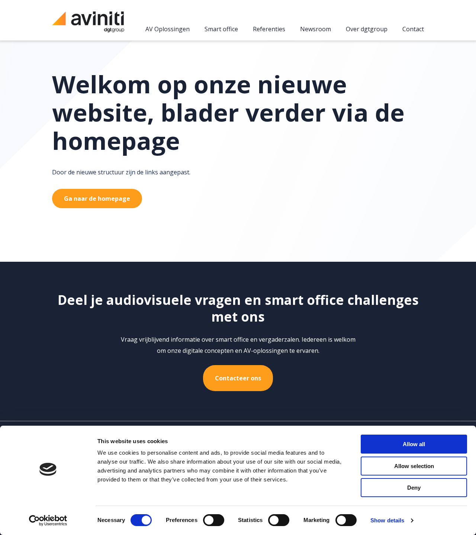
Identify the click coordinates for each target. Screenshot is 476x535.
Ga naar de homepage (97, 198)
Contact (413, 29)
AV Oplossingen (167, 29)
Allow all (414, 444)
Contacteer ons (238, 378)
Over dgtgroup (366, 29)
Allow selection (414, 466)
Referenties (269, 29)
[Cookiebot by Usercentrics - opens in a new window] (48, 520)
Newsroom (315, 29)
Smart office (221, 29)
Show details (387, 520)
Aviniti (88, 26)
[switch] (213, 520)
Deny (414, 487)
